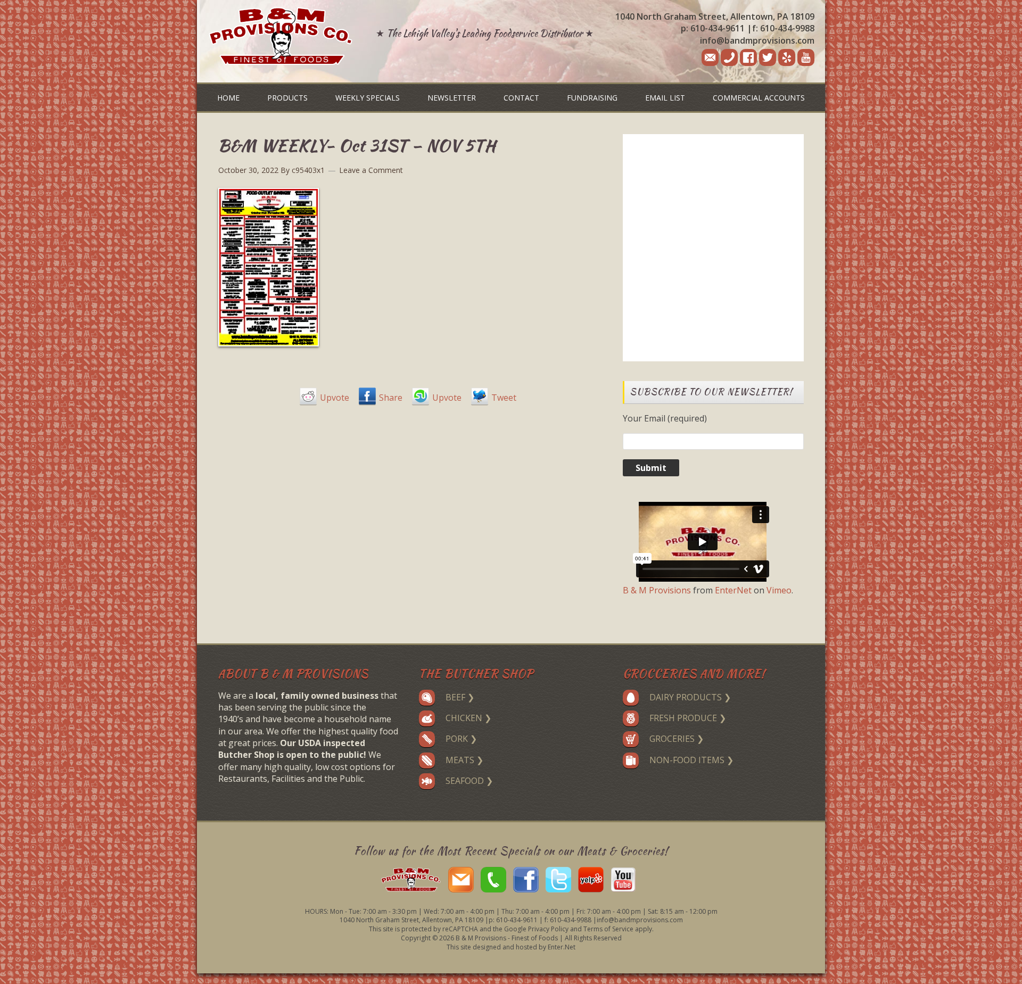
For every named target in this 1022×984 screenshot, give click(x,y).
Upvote (334, 397)
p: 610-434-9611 (713, 28)
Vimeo (779, 590)
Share (390, 397)
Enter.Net (561, 947)
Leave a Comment (371, 170)
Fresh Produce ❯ (687, 718)
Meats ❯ (464, 760)
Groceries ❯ (676, 739)
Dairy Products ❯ (690, 697)
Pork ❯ (461, 739)
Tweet (503, 397)
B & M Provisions (657, 590)
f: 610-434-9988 (783, 28)
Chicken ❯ (468, 718)
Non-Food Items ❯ (691, 760)
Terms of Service (608, 928)
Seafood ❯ (469, 781)
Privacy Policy (548, 928)
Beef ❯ (460, 697)
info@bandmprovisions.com (757, 40)
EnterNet (733, 590)
